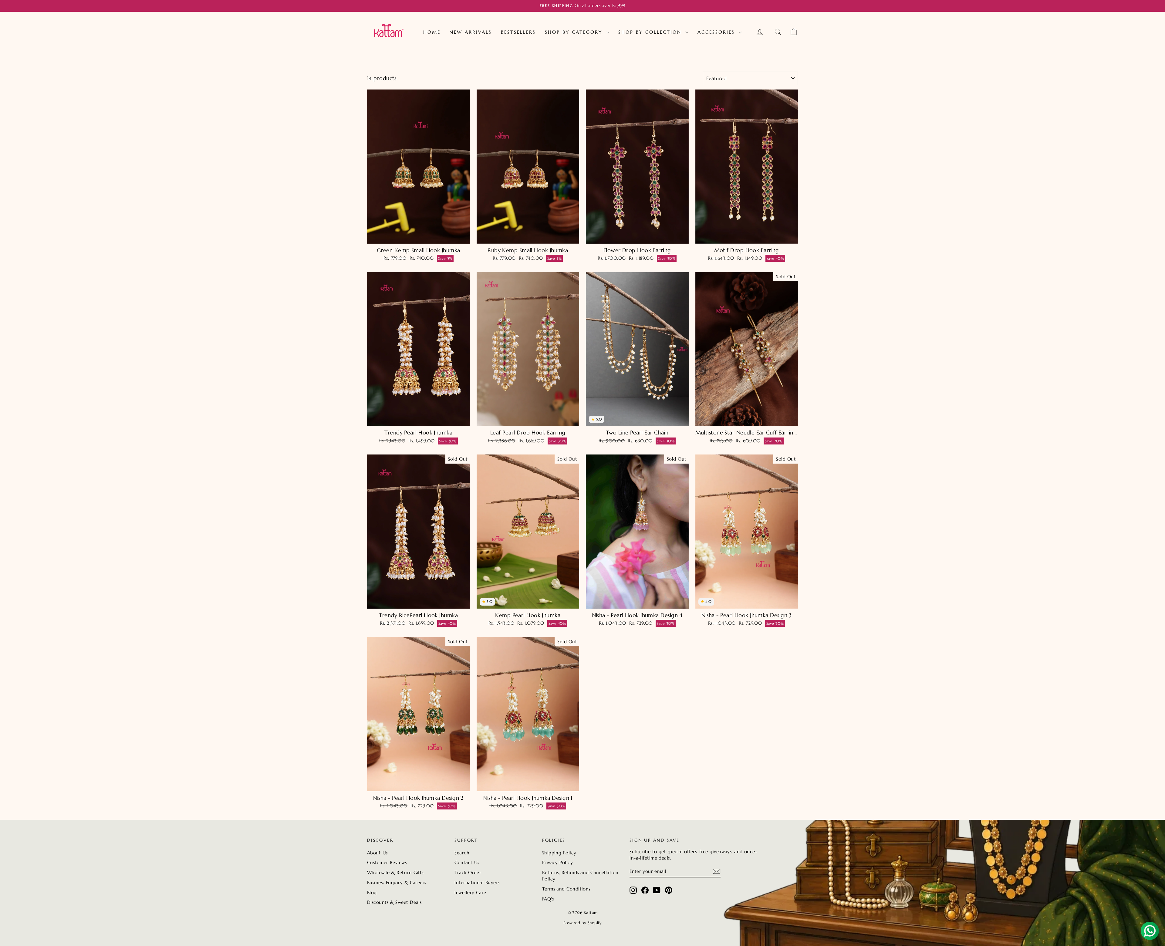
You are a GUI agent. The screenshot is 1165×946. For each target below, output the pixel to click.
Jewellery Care (470, 892)
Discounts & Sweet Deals (394, 902)
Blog (372, 892)
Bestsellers (518, 32)
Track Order (467, 872)
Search (461, 853)
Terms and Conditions (566, 889)
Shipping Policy (559, 853)
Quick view (419, 237)
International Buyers (476, 882)
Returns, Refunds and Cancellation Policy (580, 876)
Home (432, 32)
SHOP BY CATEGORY (575, 32)
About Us (377, 853)
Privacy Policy (557, 862)
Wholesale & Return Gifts (395, 872)
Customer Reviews (387, 862)
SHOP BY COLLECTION (651, 32)
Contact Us (466, 862)
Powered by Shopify (582, 922)
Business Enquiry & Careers (396, 882)
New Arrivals (471, 32)
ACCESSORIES (717, 32)
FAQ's (548, 899)
